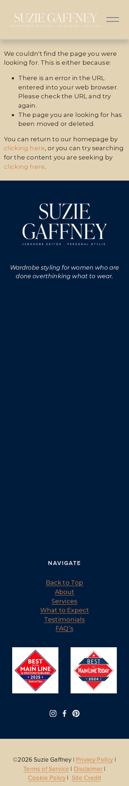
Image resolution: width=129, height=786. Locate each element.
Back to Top (64, 582)
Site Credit (86, 778)
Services (64, 601)
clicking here (24, 148)
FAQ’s (64, 628)
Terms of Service (46, 769)
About (65, 591)
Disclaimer (88, 769)
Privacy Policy (94, 760)
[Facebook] (64, 713)
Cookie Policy (47, 778)
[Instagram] (53, 713)
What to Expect (64, 610)
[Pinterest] (76, 713)
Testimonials (64, 619)
